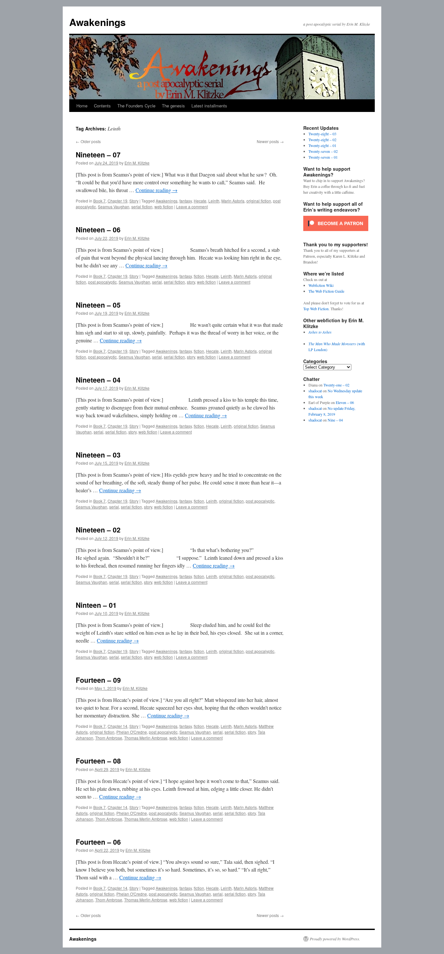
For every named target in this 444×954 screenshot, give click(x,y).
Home (81, 106)
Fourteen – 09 (98, 680)
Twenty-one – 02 (336, 384)
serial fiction (141, 206)
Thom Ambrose (108, 737)
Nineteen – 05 (98, 305)
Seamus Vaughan (113, 206)
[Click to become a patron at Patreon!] (335, 232)
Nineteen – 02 (98, 529)
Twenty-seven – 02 (323, 151)
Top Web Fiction (316, 308)
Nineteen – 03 (98, 454)
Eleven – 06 (345, 402)
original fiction (258, 200)
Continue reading (156, 190)
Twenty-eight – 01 (322, 145)
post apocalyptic (102, 282)
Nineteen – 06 (98, 229)
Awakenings (97, 22)
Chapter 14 (117, 726)
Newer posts (270, 141)
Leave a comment (192, 206)
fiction (199, 276)
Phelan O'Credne (131, 732)
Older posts (88, 141)
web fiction (163, 206)
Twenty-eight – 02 (322, 139)
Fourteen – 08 (98, 760)
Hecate (200, 200)
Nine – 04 (335, 419)
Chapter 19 (117, 200)
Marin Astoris (232, 200)
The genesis (173, 106)
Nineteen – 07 (98, 154)
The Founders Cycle (136, 106)
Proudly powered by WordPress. (335, 938)
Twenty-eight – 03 (322, 133)
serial (157, 282)
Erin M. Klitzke (137, 162)
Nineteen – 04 (98, 380)
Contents (102, 106)
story (191, 282)
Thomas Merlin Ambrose (145, 737)
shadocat (315, 390)
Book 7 (99, 200)
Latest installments (209, 106)
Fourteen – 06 (98, 842)
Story (133, 200)
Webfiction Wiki (320, 285)
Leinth (213, 200)
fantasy (185, 200)
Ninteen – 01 (96, 605)
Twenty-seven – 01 (323, 157)
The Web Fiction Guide (326, 291)
